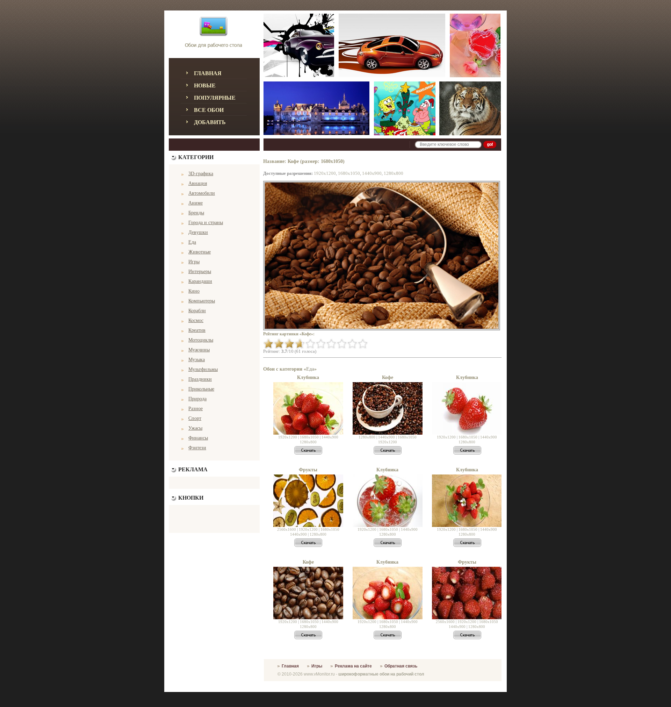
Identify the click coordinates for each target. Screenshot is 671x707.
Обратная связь (400, 666)
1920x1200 (325, 173)
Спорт (194, 418)
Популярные (215, 98)
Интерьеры (199, 271)
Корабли (197, 310)
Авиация (197, 183)
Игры (194, 261)
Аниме (195, 203)
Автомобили (201, 193)
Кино (194, 291)
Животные (199, 252)
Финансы (198, 438)
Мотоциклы (200, 340)
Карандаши (200, 281)
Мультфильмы (203, 369)
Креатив (196, 330)
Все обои (209, 110)
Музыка (196, 359)
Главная (208, 73)
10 (363, 343)
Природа (197, 398)
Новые (205, 85)
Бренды (196, 212)
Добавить (210, 122)
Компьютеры (201, 300)
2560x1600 (286, 529)
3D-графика (200, 173)
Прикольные (201, 389)
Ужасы (195, 428)
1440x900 (372, 173)
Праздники (200, 379)
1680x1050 (349, 173)
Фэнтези (197, 447)
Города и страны (205, 222)
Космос (195, 320)
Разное (195, 408)
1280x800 (393, 173)
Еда (192, 242)
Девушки (198, 232)
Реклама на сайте (353, 666)
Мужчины (199, 349)
